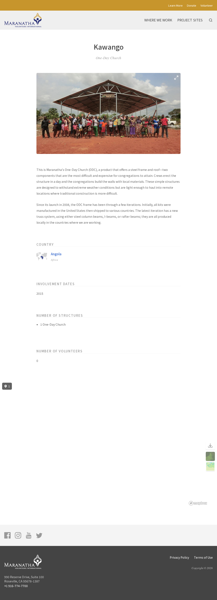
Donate (191, 5)
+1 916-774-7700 (16, 586)
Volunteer (206, 5)
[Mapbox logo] (198, 503)
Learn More (175, 5)
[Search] (211, 20)
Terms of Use (203, 557)
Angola (56, 254)
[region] (108, 444)
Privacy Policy (179, 557)
